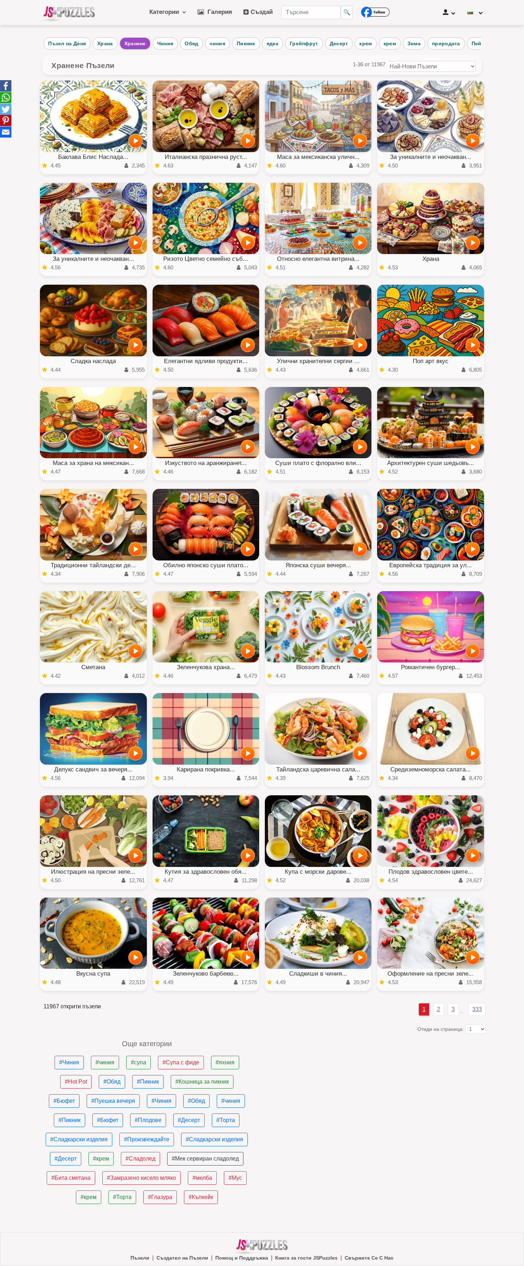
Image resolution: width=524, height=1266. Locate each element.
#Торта (225, 1120)
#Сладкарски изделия (79, 1139)
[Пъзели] (69, 12)
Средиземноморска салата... (430, 769)
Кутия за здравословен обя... (206, 871)
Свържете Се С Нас (369, 1258)
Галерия (218, 12)
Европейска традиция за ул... (430, 565)
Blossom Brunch (318, 667)
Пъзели (139, 1258)
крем (365, 43)
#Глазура (160, 1197)
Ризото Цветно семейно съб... (205, 258)
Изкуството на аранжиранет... (206, 463)
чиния (217, 43)
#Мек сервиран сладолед (205, 1159)
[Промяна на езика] (475, 12)
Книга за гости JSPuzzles (306, 1258)
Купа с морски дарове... (318, 871)
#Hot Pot (76, 1082)
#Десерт (189, 1120)
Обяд (191, 43)
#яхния (225, 1062)
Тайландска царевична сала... (318, 769)
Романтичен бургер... (430, 667)
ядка (272, 43)
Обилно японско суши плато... (205, 565)
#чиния (105, 1062)
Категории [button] (166, 12)
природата (446, 43)
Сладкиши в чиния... (318, 973)
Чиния (165, 43)
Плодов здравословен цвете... (431, 871)
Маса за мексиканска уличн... (318, 157)
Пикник (246, 43)
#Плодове (148, 1120)
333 (477, 1009)
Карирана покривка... (206, 769)
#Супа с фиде (181, 1062)
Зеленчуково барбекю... (206, 973)
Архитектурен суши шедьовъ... (430, 463)
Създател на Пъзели (182, 1258)
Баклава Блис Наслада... (93, 157)
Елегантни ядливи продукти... (206, 361)
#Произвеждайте (146, 1139)
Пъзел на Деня (67, 43)
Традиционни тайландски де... (93, 565)
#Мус (235, 1178)
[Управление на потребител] (449, 12)
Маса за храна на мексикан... (93, 463)
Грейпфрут (304, 43)
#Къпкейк (201, 1197)
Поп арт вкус (430, 361)
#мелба (202, 1178)
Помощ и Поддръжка (241, 1258)
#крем (101, 1159)
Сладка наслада (93, 361)
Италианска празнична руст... (206, 157)
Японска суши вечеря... (318, 565)
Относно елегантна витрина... (318, 258)
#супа (138, 1062)
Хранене (135, 43)
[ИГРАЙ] (135, 141)
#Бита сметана (71, 1178)
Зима (414, 43)
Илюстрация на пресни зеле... (93, 871)
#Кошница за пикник (202, 1082)
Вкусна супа (93, 973)
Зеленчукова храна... (206, 667)
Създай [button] (261, 12)
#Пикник (148, 1082)
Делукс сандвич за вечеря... (93, 769)
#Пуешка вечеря (113, 1101)
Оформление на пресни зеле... (430, 973)
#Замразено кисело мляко (141, 1178)
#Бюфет (64, 1101)
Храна (105, 43)
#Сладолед (140, 1159)
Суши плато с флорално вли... (318, 463)
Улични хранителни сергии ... (318, 361)
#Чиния (69, 1062)
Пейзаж (481, 43)
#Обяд (111, 1082)
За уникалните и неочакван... (430, 157)
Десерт (339, 43)
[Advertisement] (377, 1090)
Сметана (93, 667)
